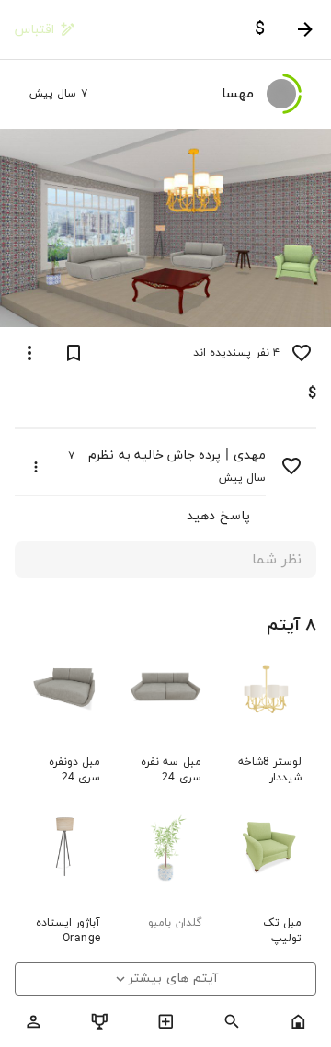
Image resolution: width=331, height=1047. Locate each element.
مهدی (250, 455)
